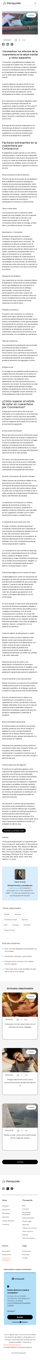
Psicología (15, 925)
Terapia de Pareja (9, 930)
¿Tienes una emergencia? (6, 1259)
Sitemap (25, 1235)
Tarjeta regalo (27, 1221)
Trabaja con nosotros (29, 1228)
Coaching (5, 1224)
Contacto (25, 1209)
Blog (23, 1206)
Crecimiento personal (10, 919)
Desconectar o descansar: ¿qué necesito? (18, 956)
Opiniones (25, 1225)
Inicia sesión (6, 1251)
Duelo (6, 925)
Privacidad (25, 1255)
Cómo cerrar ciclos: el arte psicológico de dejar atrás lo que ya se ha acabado (20, 970)
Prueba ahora (6, 1255)
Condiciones (26, 1251)
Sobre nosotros (27, 1231)
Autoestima (17, 914)
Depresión (25, 919)
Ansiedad (6, 914)
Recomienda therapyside (26, 1213)
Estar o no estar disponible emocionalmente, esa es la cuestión (21, 950)
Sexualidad (27, 925)
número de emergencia (12, 1345)
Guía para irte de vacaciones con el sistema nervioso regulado (19, 962)
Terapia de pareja (8, 1221)
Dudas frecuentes (28, 1218)
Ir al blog (20, 1162)
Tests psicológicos (28, 1238)
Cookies (25, 1258)
